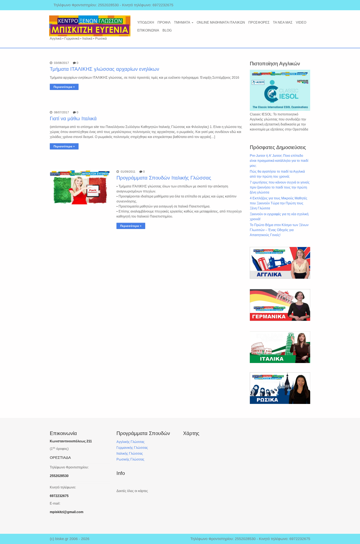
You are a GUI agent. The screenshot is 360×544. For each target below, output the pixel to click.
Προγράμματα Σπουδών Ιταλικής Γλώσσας (163, 178)
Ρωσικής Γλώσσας (130, 459)
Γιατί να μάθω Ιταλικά (73, 118)
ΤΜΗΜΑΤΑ (182, 22)
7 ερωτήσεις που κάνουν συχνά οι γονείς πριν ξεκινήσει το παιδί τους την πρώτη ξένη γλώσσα (280, 187)
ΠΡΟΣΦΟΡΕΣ (259, 22)
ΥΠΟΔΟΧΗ (145, 22)
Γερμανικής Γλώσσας (132, 447)
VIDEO (301, 22)
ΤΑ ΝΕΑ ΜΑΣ (282, 22)
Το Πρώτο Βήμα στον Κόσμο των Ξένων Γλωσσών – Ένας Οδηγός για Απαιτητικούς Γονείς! (279, 230)
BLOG (167, 30)
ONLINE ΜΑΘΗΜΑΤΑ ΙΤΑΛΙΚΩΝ (221, 22)
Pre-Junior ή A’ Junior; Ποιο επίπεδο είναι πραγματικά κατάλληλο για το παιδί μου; (279, 160)
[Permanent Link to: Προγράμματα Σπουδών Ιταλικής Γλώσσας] (80, 203)
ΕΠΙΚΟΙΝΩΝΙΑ (148, 30)
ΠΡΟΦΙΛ (164, 22)
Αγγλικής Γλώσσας (130, 442)
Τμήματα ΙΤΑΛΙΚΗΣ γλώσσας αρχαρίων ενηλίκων (104, 69)
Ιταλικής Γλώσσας (129, 453)
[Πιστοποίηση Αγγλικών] (280, 90)
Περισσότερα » (64, 87)
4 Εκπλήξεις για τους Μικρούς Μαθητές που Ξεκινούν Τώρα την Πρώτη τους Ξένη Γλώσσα (278, 203)
